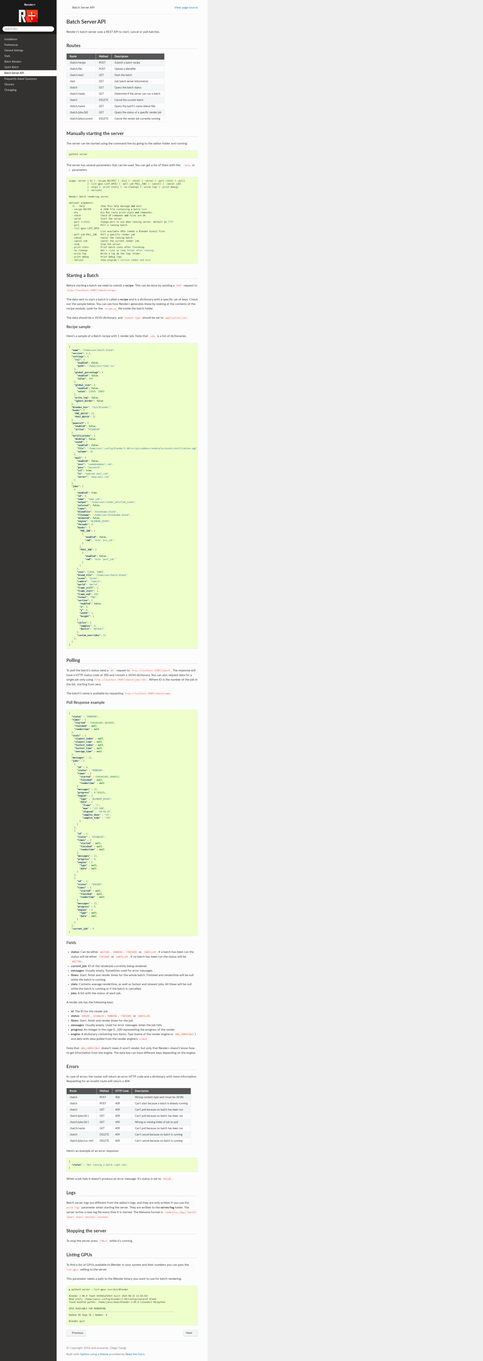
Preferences (11, 45)
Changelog (10, 90)
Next (189, 1332)
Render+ (29, 4)
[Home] (67, 7)
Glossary (9, 84)
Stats (7, 56)
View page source (186, 7)
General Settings (13, 50)
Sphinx (84, 1354)
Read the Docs (135, 1354)
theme (104, 1354)
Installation (10, 39)
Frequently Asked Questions (20, 79)
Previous (77, 1332)
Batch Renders (12, 61)
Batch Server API (14, 73)
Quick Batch (11, 67)
